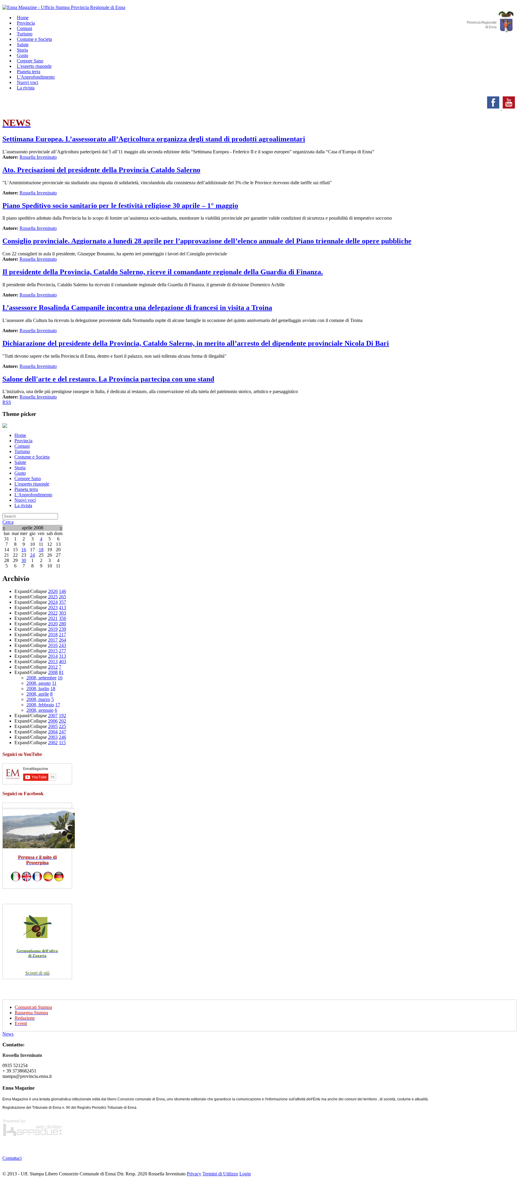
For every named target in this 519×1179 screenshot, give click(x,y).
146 (62, 591)
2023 (53, 607)
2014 (53, 656)
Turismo (22, 451)
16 (23, 549)
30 (23, 560)
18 (41, 549)
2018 (53, 634)
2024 (53, 602)
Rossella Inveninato (38, 157)
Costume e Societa (34, 39)
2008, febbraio (40, 704)
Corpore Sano (27, 478)
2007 (53, 715)
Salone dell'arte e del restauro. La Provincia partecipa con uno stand (108, 379)
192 (62, 715)
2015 (53, 650)
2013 (53, 661)
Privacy (194, 1173)
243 (62, 645)
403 (62, 661)
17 (57, 704)
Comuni (22, 446)
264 (62, 639)
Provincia (23, 440)
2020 (53, 623)
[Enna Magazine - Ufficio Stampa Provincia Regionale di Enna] (63, 7)
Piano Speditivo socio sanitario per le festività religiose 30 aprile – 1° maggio (120, 205)
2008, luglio (37, 688)
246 (62, 737)
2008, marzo (38, 699)
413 (62, 607)
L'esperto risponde (31, 483)
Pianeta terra (26, 489)
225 (62, 726)
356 (62, 618)
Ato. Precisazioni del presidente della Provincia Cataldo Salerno (101, 170)
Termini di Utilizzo (220, 1173)
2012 (53, 666)
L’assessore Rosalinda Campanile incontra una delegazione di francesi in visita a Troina (137, 307)
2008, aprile (37, 693)
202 (62, 720)
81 (61, 672)
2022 (53, 612)
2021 (53, 618)
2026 (53, 591)
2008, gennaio (39, 710)
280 (62, 623)
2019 (53, 629)
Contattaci (12, 1158)
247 (62, 731)
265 (62, 596)
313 (62, 656)
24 (32, 555)
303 (62, 612)
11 (54, 683)
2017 (53, 639)
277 (62, 650)
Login (245, 1173)
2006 (53, 720)
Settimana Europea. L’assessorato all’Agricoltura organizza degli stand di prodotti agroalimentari (153, 139)
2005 (53, 726)
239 (62, 629)
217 (62, 634)
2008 (53, 672)
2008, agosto (38, 683)
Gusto (20, 473)
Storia (20, 467)
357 (62, 602)
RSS (6, 402)
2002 (53, 742)
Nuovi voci (25, 500)
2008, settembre (41, 677)
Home (20, 435)
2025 (53, 596)
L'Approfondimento (33, 494)
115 (62, 742)
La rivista (26, 87)
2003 (53, 737)
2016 (53, 645)
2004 (53, 731)
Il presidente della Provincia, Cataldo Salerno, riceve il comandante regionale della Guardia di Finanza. (162, 272)
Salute (20, 462)
